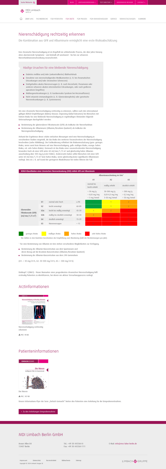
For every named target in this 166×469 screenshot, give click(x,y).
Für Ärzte (70, 19)
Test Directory (105, 2)
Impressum (23, 460)
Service (113, 19)
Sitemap (78, 460)
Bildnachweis (66, 460)
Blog (72, 2)
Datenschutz (37, 460)
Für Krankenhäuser (99, 19)
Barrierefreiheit (51, 460)
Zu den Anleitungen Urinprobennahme (39, 412)
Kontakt (141, 2)
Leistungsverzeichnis (86, 2)
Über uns (29, 19)
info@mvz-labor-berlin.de (126, 444)
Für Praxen (82, 19)
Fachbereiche (42, 19)
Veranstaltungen (128, 19)
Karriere (142, 19)
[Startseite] (30, 11)
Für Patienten (57, 19)
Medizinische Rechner (125, 2)
